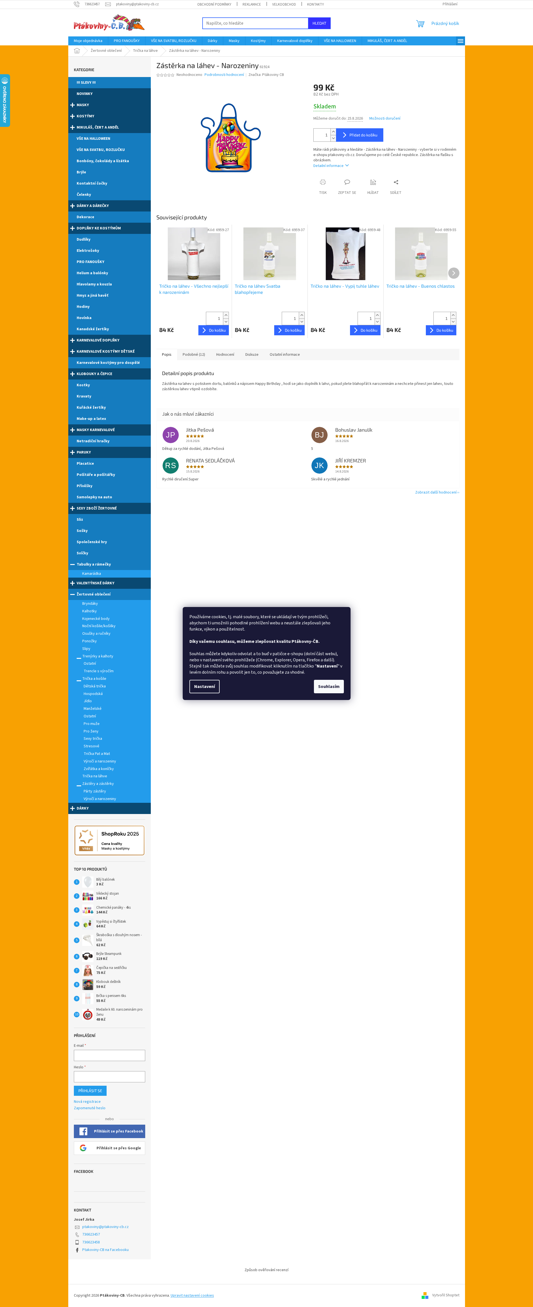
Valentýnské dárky (95, 583)
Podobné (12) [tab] (194, 354)
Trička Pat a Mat (97, 754)
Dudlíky (83, 239)
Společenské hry (92, 542)
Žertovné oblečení (94, 594)
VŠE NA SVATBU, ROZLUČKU (101, 150)
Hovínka (84, 318)
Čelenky (84, 194)
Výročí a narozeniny (100, 761)
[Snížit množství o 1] (333, 138)
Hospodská (93, 694)
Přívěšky (84, 486)
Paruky (84, 452)
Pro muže (92, 724)
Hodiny (83, 307)
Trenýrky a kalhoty (97, 656)
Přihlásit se (90, 1090)
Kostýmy (85, 116)
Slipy (86, 649)
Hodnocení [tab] (225, 354)
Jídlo (88, 701)
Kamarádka (91, 573)
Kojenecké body (96, 619)
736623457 (91, 1234)
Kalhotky (89, 611)
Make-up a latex (91, 419)
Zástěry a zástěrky (98, 784)
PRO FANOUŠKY (90, 262)
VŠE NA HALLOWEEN (93, 138)
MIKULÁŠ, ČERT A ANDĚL (98, 127)
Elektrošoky (88, 251)
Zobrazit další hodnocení (436, 492)
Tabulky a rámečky (94, 564)
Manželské (93, 708)
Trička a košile (94, 679)
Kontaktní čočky (92, 183)
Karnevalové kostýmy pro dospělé (108, 363)
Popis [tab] (167, 354)
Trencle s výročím (99, 671)
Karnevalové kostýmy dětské (106, 351)
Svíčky (82, 553)
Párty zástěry (95, 791)
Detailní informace (328, 166)
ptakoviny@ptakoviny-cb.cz (105, 1227)
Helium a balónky (92, 273)
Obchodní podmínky (214, 4)
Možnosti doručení (384, 118)
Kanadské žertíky (93, 329)
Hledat (319, 23)
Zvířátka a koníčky (99, 769)
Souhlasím (329, 686)
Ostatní (90, 663)
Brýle (81, 172)
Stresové (91, 746)
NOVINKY (85, 94)
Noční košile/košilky (99, 626)
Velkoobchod (284, 4)
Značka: (266, 75)
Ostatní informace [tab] (285, 354)
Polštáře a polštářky (96, 475)
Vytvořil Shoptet (445, 1295)
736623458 (91, 1242)
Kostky (83, 385)
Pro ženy (91, 731)
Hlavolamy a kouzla (94, 284)
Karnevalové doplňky (98, 340)
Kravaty (84, 396)
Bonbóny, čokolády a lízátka (103, 161)
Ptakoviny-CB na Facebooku (105, 1250)
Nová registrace (87, 1101)
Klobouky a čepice (94, 374)
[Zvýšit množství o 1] (333, 132)
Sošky (82, 531)
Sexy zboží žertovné (97, 508)
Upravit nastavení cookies (192, 1295)
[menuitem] (88, 40)
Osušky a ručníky (96, 633)
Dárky (83, 808)
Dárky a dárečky (93, 206)
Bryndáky (90, 603)
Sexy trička (93, 738)
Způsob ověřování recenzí (266, 1270)
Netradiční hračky (93, 441)
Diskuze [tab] (252, 354)
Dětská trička (95, 686)
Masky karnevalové (96, 430)
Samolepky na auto (94, 497)
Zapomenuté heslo (89, 1108)
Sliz (80, 519)
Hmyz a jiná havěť (92, 295)
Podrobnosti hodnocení (224, 75)
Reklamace (252, 4)
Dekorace (85, 217)
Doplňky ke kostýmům (99, 228)
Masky (83, 105)
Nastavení (204, 686)
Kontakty (315, 4)
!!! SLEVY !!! (86, 82)
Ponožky (89, 641)
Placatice (85, 463)
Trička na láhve (94, 776)
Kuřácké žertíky (91, 407)
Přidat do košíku (363, 134)
